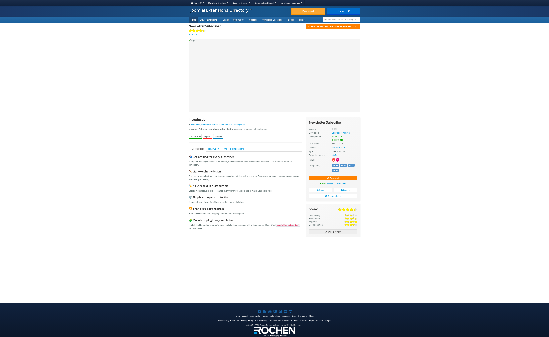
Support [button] (253, 19)
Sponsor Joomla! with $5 (280, 320)
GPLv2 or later (338, 147)
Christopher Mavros (341, 132)
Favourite (194, 136)
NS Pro (335, 155)
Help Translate (300, 320)
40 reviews (193, 34)
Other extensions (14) (234, 148)
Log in (291, 19)
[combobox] (341, 19)
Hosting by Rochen (274, 335)
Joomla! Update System (336, 183)
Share (217, 136)
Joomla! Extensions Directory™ (221, 10)
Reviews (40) (214, 148)
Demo (322, 190)
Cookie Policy (261, 320)
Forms (215, 124)
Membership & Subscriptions (232, 124)
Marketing (195, 124)
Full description (197, 148)
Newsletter (206, 124)
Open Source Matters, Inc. (272, 325)
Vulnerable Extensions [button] (272, 19)
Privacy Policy (247, 320)
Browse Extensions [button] (209, 19)
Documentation (334, 196)
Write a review (334, 231)
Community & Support (264, 2)
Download (308, 11)
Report (207, 136)
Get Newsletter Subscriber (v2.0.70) (334, 26)
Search (226, 19)
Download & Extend (217, 2)
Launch (342, 11)
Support (346, 190)
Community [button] (238, 19)
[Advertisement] (333, 257)
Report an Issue (316, 320)
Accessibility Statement (228, 320)
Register (301, 19)
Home (193, 19)
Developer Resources (291, 2)
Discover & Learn (240, 2)
